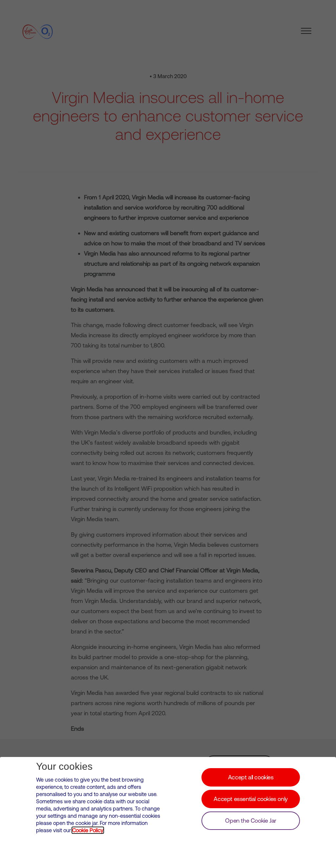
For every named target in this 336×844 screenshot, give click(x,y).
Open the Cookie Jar (250, 820)
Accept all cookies (251, 777)
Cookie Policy (87, 830)
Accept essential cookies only (250, 798)
